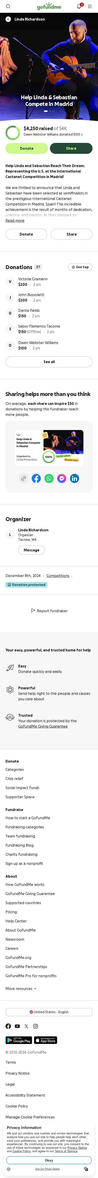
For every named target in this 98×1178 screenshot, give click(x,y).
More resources (18, 988)
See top (82, 267)
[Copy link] (23, 478)
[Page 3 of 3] (53, 111)
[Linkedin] (74, 478)
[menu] (89, 6)
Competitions (58, 576)
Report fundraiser (52, 611)
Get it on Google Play (18, 1040)
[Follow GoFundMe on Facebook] (8, 1026)
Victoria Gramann (33, 279)
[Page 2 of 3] (50, 111)
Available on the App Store (45, 1040)
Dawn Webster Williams (38, 343)
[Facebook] (36, 478)
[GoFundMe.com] (49, 6)
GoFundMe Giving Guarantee (43, 726)
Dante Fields (29, 310)
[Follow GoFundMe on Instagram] (35, 1026)
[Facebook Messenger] (61, 478)
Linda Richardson (33, 530)
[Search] (8, 6)
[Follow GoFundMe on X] (26, 1026)
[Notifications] (78, 6)
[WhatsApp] (49, 478)
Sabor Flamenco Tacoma (39, 326)
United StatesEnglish (51, 1012)
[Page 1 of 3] (46, 111)
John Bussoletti (31, 295)
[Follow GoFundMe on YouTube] (17, 1026)
